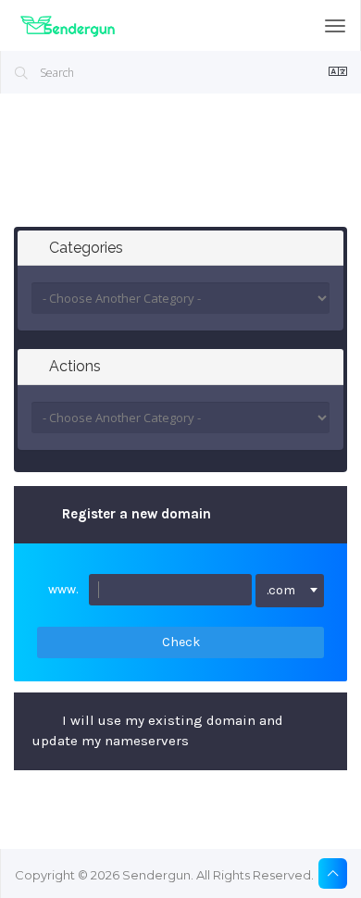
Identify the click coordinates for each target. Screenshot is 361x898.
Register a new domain (136, 513)
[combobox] (290, 590)
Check (181, 642)
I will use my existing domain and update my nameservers (157, 730)
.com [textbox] (281, 590)
